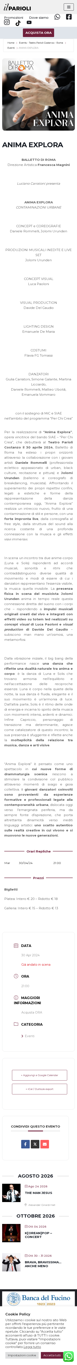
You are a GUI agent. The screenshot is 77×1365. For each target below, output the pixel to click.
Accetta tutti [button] (52, 1355)
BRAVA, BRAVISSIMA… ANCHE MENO (43, 1264)
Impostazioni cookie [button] (22, 1355)
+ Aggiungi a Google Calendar (39, 1075)
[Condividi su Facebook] (25, 1144)
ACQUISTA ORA (38, 33)
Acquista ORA (31, 1012)
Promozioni (13, 18)
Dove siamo (39, 18)
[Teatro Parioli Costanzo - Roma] (17, 7)
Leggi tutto (32, 1347)
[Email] (44, 1144)
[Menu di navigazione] (69, 7)
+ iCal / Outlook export (39, 1089)
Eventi (11, 47)
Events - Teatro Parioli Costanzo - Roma (41, 42)
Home (10, 42)
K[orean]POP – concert (38, 1235)
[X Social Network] (35, 1144)
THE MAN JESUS (38, 1193)
